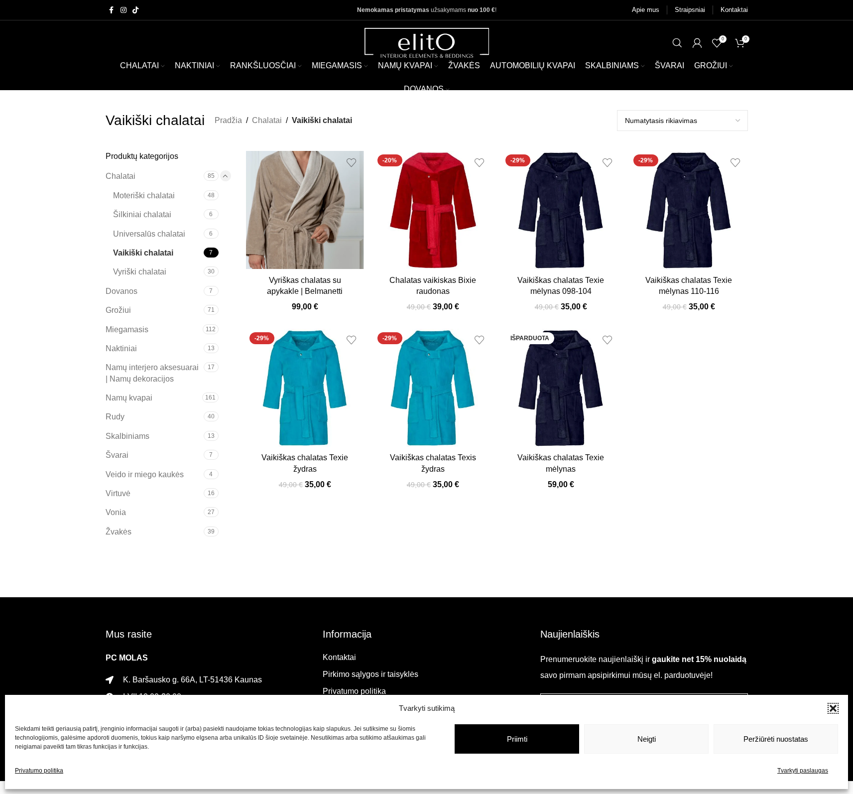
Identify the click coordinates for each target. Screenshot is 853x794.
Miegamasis (127, 329)
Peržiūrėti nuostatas (775, 739)
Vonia (116, 512)
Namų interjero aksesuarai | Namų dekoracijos (152, 373)
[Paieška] (677, 43)
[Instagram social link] (123, 10)
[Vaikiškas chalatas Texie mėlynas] (561, 388)
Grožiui (118, 310)
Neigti (646, 739)
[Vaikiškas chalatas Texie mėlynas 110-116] (689, 210)
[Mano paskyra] (697, 43)
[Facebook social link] (112, 10)
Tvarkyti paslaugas (802, 770)
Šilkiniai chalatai (142, 214)
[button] (833, 708)
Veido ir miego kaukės (145, 474)
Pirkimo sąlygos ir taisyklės (370, 674)
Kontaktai (339, 657)
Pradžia (228, 120)
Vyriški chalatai (139, 271)
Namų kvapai (129, 398)
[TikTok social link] (135, 10)
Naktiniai (121, 348)
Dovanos (121, 291)
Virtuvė (118, 493)
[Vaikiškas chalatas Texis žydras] (433, 388)
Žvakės (118, 532)
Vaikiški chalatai (143, 253)
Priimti (517, 739)
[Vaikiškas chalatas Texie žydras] (305, 388)
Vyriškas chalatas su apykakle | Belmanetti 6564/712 (305, 291)
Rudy (115, 416)
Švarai (117, 455)
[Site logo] (427, 42)
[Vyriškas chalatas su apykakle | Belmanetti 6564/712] (305, 210)
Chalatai (267, 120)
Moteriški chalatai (144, 195)
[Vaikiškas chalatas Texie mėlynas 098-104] (561, 210)
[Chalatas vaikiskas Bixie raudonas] (433, 210)
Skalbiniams (127, 436)
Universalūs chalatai (149, 234)
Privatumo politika (39, 770)
